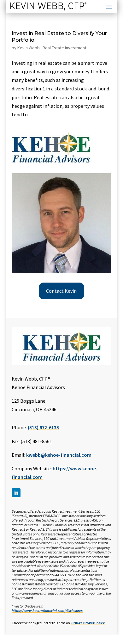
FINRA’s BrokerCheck (88, 622)
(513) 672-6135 (43, 427)
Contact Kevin (61, 291)
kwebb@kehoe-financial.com (58, 455)
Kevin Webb (28, 48)
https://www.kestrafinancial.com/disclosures (47, 610)
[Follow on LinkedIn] (16, 492)
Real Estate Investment (64, 48)
